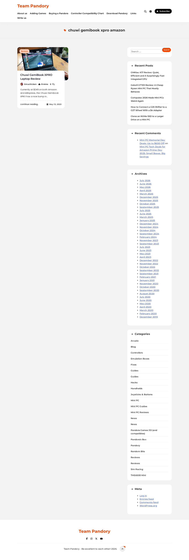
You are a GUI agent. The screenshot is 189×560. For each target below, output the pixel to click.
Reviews (24, 51)
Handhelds (137, 388)
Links (133, 13)
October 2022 (147, 267)
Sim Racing (137, 469)
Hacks (134, 382)
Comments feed (149, 502)
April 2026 (145, 190)
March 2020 (146, 310)
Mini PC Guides (139, 406)
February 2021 (148, 277)
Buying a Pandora (58, 13)
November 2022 (149, 263)
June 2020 (146, 300)
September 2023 (149, 243)
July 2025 (145, 210)
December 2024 (149, 223)
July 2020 (145, 297)
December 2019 (149, 317)
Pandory (135, 445)
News (134, 418)
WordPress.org (148, 505)
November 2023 (149, 240)
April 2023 (145, 257)
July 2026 (145, 180)
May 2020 (145, 303)
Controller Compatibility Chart (87, 13)
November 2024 (149, 227)
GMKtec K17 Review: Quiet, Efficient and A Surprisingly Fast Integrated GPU (147, 75)
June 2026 (146, 184)
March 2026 (146, 194)
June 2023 (145, 250)
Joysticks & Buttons (142, 394)
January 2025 (147, 220)
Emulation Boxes (140, 358)
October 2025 (147, 204)
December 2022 (149, 260)
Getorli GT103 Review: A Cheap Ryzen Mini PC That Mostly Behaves (147, 88)
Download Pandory (117, 13)
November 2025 (149, 200)
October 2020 (148, 287)
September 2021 (149, 273)
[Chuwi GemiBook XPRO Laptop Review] (42, 63)
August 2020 (147, 293)
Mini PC (135, 400)
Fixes (134, 364)
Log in (143, 495)
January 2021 (147, 280)
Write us (21, 18)
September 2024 (149, 233)
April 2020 (145, 307)
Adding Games (38, 13)
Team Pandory (33, 5)
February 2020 (148, 313)
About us (22, 13)
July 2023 (145, 247)
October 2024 (148, 230)
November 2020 (149, 283)
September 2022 (149, 270)
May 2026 (145, 187)
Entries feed (147, 499)
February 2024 (148, 237)
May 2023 (145, 253)
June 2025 (145, 213)
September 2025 (149, 207)
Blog (133, 346)
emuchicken (30, 84)
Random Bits (138, 451)
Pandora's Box (138, 439)
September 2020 (149, 290)
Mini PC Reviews (140, 412)
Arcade (134, 340)
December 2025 (149, 197)
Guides (134, 370)
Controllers (137, 352)
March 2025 (146, 217)
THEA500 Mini (138, 475)
